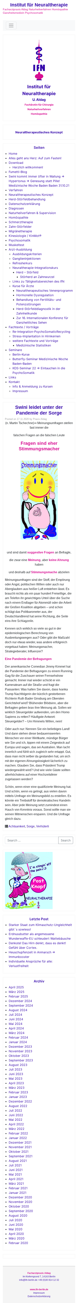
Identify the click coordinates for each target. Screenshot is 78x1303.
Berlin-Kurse (21, 354)
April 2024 (16, 1028)
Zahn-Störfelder (20, 226)
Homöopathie (18, 217)
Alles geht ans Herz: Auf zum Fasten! (35, 158)
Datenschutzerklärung (24, 204)
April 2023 (16, 1083)
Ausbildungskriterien (27, 254)
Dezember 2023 (20, 1046)
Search (66, 840)
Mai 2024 (15, 1024)
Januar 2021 (17, 1193)
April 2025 (16, 987)
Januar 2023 (18, 1097)
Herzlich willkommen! (27, 167)
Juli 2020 (15, 1220)
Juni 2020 (16, 1225)
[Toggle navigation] (11, 25)
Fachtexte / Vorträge (24, 327)
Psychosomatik (19, 240)
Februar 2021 (18, 1188)
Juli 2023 (15, 1069)
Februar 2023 (18, 1092)
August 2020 (18, 1215)
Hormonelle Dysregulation (35, 295)
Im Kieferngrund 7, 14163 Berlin (39, 1276)
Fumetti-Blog (18, 172)
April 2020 (16, 1234)
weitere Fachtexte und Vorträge (35, 341)
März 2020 (16, 1238)
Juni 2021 (16, 1170)
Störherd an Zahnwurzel (37, 277)
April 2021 (16, 1179)
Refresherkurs (22, 263)
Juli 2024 (15, 1014)
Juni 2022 (16, 1115)
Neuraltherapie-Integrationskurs (35, 268)
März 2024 (16, 1033)
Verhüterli (42, 826)
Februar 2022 (18, 1133)
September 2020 (21, 1211)
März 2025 (16, 992)
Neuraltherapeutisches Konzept (39, 132)
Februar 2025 (18, 996)
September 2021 (20, 1156)
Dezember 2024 (20, 1001)
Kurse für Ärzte (23, 286)
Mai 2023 (15, 1078)
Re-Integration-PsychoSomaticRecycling (41, 332)
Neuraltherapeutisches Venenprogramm (44, 290)
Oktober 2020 (19, 1206)
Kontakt (14, 382)
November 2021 (20, 1147)
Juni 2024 (16, 1019)
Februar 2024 (18, 1037)
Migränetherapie (20, 231)
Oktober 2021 (18, 1151)
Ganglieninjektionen (26, 258)
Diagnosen (16, 208)
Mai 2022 (15, 1120)
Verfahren (16, 190)
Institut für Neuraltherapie (39, 4)
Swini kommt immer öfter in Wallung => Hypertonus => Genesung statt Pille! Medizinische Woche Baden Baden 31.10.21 (39, 180)
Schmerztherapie (21, 222)
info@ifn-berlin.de (28, 1280)
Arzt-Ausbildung (20, 249)
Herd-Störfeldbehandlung (27, 199)
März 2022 (16, 1129)
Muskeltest (16, 245)
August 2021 (18, 1161)
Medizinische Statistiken (33, 345)
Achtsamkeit (17, 826)
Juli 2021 (15, 1165)
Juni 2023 (16, 1074)
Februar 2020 (18, 1243)
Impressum (20, 391)
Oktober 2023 (19, 1056)
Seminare (15, 350)
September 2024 (21, 1005)
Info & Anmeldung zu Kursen (32, 386)
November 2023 (20, 1051)
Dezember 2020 (20, 1197)
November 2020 (20, 1202)
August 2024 (18, 1010)
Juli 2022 (15, 1110)
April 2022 (16, 1124)
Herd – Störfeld (27, 272)
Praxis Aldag (40, 419)
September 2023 (21, 1060)
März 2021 (16, 1183)
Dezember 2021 (20, 1142)
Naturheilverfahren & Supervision (32, 213)
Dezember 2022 (20, 1101)
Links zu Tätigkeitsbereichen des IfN (38, 281)
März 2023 (16, 1088)
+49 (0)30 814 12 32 (48, 1280)
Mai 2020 (15, 1229)
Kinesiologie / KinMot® (25, 236)
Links (12, 377)
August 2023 (18, 1065)
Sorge (31, 826)
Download (16, 163)
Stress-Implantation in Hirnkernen (36, 336)
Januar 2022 (18, 1138)
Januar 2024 (18, 1042)
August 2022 (18, 1106)
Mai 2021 (15, 1174)
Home (13, 153)
